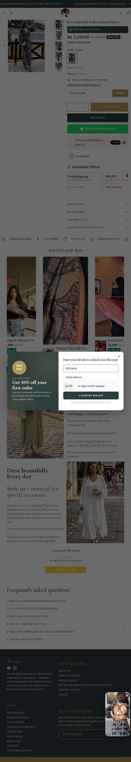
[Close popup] (118, 356)
